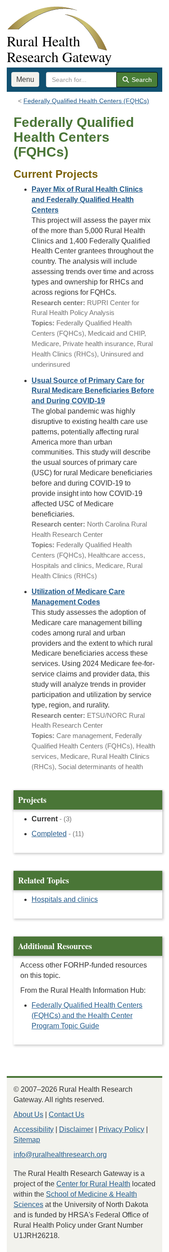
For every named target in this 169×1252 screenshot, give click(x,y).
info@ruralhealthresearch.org (60, 1154)
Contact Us (66, 1114)
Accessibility (34, 1129)
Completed (49, 834)
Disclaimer (76, 1129)
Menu (25, 79)
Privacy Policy (121, 1129)
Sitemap (27, 1140)
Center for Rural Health (93, 1184)
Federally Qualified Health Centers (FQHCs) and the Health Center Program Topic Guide (87, 1015)
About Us (28, 1114)
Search (141, 79)
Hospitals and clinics (65, 899)
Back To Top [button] (140, 1241)
